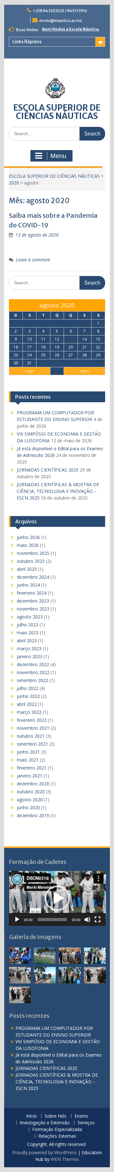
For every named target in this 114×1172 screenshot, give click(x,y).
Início (31, 1116)
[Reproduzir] (17, 919)
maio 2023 (28, 633)
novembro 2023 (33, 609)
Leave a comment (33, 260)
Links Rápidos (26, 42)
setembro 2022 (32, 680)
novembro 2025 (33, 553)
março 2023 (29, 648)
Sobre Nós (55, 1116)
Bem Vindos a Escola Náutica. (71, 29)
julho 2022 (27, 688)
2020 (14, 183)
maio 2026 (28, 545)
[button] (57, 898)
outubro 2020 (31, 792)
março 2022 (29, 712)
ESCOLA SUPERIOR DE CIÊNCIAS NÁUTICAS (56, 111)
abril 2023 (27, 641)
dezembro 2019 (33, 815)
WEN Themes (65, 1159)
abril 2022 (27, 704)
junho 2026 (28, 537)
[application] (57, 898)
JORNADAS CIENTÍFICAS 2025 (48, 470)
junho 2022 (28, 696)
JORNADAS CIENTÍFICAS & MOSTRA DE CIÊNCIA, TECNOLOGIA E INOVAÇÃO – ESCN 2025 (58, 491)
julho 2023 (27, 625)
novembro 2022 (33, 672)
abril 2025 (27, 569)
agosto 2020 (30, 799)
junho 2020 (28, 807)
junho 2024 (28, 585)
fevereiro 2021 (32, 768)
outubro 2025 (31, 561)
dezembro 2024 (33, 577)
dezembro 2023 (33, 601)
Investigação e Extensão (45, 1123)
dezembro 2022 (33, 664)
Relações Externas (57, 1136)
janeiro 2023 (29, 656)
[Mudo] (87, 919)
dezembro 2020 (33, 784)
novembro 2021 (33, 728)
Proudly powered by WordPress (44, 1152)
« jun (29, 371)
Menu (58, 155)
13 (70, 339)
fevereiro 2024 (32, 593)
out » (84, 371)
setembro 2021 (32, 744)
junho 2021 (28, 752)
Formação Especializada (57, 1129)
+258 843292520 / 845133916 (60, 10)
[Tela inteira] (97, 919)
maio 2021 (28, 760)
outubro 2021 (31, 736)
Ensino (81, 1116)
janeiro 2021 (29, 776)
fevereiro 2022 (32, 720)
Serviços (86, 1123)
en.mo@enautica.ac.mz (60, 20)
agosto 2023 (30, 617)
